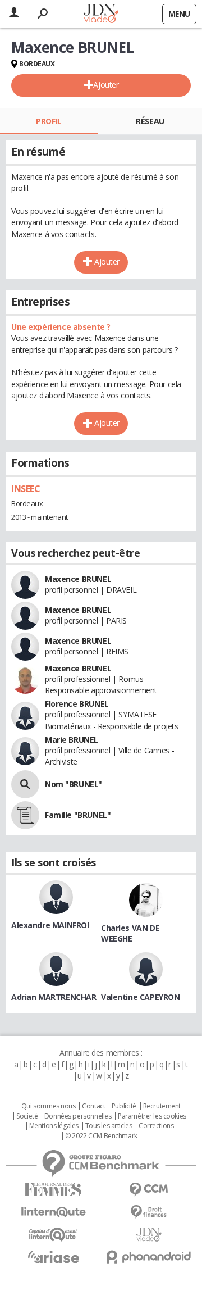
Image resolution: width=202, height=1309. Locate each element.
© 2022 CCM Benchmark (101, 1136)
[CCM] (148, 1190)
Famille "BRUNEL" (78, 815)
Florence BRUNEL (77, 703)
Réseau (150, 121)
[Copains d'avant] (53, 1235)
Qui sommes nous (48, 1106)
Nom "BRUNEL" (73, 784)
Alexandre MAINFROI (50, 925)
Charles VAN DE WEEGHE (130, 933)
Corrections (156, 1126)
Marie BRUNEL (71, 739)
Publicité (124, 1106)
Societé (27, 1116)
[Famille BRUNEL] (25, 815)
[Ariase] (53, 1257)
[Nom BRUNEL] (25, 784)
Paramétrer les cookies (152, 1116)
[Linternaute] (53, 1212)
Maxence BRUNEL (78, 579)
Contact (93, 1106)
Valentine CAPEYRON (140, 997)
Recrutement (162, 1106)
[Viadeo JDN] (148, 1235)
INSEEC (25, 489)
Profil (48, 121)
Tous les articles (108, 1126)
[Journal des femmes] (53, 1190)
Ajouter (105, 84)
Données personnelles (78, 1116)
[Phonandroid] (148, 1257)
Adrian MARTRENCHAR (53, 997)
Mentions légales (54, 1126)
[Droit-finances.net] (148, 1212)
